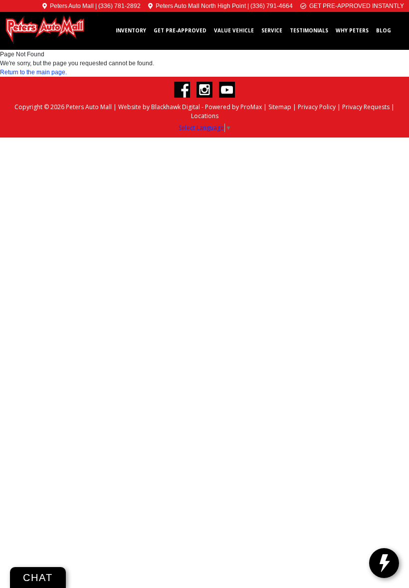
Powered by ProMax (233, 107)
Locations (204, 116)
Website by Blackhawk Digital (159, 107)
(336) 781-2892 (119, 5)
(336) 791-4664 (271, 5)
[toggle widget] (384, 563)
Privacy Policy (317, 107)
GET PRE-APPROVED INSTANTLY (355, 5)
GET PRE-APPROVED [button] (180, 30)
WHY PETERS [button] (352, 30)
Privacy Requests (366, 107)
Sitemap (279, 107)
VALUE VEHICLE (234, 30)
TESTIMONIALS (309, 30)
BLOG (383, 30)
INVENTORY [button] (131, 30)
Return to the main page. (33, 72)
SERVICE (271, 30)
